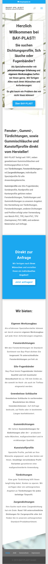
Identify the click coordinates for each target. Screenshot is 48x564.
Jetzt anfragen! (24, 282)
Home (7, 553)
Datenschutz (24, 553)
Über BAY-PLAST (24, 103)
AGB (14, 553)
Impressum (36, 553)
